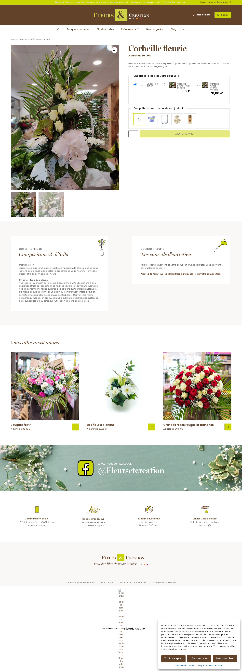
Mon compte (203, 14)
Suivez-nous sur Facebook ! (214, 2)
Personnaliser (225, 658)
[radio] (139, 119)
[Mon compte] (194, 15)
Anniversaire (26, 39)
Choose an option (152, 85)
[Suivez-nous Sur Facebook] (86, 468)
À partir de (21, 426)
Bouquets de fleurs (78, 29)
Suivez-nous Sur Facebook (115, 463)
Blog (173, 29)
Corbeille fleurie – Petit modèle (183, 86)
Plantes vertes (105, 29)
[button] (223, 15)
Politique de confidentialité (209, 665)
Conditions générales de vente (80, 582)
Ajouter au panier (184, 133)
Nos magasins (154, 29)
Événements (128, 29)
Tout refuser (199, 658)
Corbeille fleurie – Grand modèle (214, 87)
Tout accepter (173, 658)
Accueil (14, 39)
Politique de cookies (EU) (164, 582)
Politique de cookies (184, 665)
